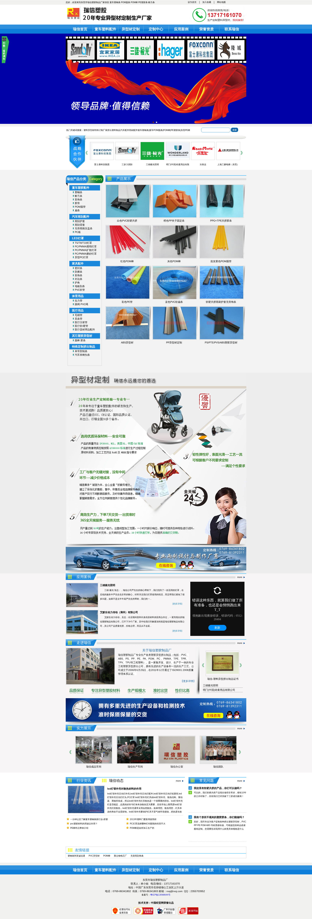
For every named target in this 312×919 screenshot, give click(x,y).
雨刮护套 (80, 221)
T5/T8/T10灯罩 (83, 242)
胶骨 (77, 203)
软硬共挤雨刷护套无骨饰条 (221, 301)
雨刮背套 (80, 224)
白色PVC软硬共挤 (127, 220)
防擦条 (78, 271)
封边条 (78, 279)
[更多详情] (177, 603)
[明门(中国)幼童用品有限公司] (152, 157)
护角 (77, 282)
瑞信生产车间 (93, 766)
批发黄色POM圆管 (221, 261)
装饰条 (78, 199)
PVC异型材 (94, 856)
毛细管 (78, 315)
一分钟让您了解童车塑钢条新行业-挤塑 (89, 819)
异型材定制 (131, 29)
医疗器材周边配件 (85, 329)
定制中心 (156, 29)
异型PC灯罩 (81, 257)
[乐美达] (177, 154)
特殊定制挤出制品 (83, 346)
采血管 (78, 318)
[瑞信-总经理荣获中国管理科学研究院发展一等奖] (231, 675)
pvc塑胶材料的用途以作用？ (84, 823)
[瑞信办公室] (135, 762)
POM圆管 (80, 206)
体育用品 (78, 296)
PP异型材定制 (174, 342)
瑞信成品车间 (218, 766)
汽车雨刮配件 (80, 216)
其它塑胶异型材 (82, 335)
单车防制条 (81, 351)
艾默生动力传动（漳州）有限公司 (119, 612)
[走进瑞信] (90, 683)
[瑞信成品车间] (218, 762)
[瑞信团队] (177, 759)
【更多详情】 (188, 681)
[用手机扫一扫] (5, 62)
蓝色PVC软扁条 (174, 301)
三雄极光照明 (127, 164)
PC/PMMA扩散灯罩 (86, 250)
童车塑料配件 (105, 29)
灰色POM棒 (174, 261)
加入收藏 (206, 2)
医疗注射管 (81, 322)
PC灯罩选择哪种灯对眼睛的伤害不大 (147, 823)
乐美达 (177, 164)
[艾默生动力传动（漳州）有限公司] (228, 155)
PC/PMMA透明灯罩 (86, 246)
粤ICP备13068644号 (160, 895)
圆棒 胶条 (80, 340)
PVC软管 (80, 289)
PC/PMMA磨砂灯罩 (86, 253)
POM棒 (106, 856)
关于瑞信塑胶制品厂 (157, 650)
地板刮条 (80, 286)
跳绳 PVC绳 (81, 304)
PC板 (78, 232)
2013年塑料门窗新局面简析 (143, 819)
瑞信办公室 (135, 766)
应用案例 (181, 29)
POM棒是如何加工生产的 (142, 828)
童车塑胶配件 (80, 187)
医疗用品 (78, 310)
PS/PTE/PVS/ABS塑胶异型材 (221, 342)
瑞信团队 (177, 766)
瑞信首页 (80, 29)
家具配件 (78, 263)
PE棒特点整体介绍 (79, 828)
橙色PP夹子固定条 (174, 220)
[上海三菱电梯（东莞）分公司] (203, 154)
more (239, 577)
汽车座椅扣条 (82, 354)
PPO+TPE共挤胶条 (221, 220)
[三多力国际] (102, 154)
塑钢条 (78, 192)
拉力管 (78, 300)
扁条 (77, 210)
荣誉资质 (206, 29)
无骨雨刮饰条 (137, 856)
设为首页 (192, 2)
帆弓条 (78, 195)
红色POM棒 (127, 261)
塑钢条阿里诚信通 (76, 856)
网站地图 (221, 2)
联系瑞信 (232, 29)
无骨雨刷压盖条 (83, 228)
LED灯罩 (78, 238)
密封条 (78, 268)
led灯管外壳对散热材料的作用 (124, 788)
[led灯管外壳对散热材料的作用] (86, 812)
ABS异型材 (127, 342)
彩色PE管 (127, 301)
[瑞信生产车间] (94, 762)
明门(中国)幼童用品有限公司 (219, 689)
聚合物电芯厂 (120, 856)
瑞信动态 (116, 781)
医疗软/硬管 (81, 325)
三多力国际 (101, 164)
